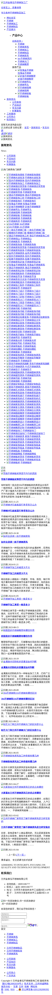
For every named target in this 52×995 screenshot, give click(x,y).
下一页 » (21, 855)
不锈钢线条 (26, 451)
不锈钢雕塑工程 (32, 425)
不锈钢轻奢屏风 (32, 326)
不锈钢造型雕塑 (32, 358)
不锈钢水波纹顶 (32, 177)
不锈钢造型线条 (32, 448)
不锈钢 (10, 21)
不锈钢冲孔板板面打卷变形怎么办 (17, 510)
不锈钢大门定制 (32, 297)
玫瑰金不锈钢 (24, 73)
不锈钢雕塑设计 (32, 422)
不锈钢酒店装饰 (32, 323)
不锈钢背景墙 (29, 192)
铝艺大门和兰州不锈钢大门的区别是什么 (21, 730)
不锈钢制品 (12, 26)
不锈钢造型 (26, 288)
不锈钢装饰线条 (32, 445)
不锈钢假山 (26, 238)
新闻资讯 (11, 99)
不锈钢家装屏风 (32, 404)
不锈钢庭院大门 (32, 305)
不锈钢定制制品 (32, 384)
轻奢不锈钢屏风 (32, 259)
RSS (13, 989)
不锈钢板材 (26, 462)
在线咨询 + (17, 41)
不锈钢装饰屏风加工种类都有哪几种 (19, 761)
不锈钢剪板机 (29, 346)
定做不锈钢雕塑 (25, 79)
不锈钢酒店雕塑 (32, 416)
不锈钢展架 (26, 352)
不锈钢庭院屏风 (32, 375)
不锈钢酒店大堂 (32, 320)
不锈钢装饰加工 (32, 183)
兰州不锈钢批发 (14, 951)
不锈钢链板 (23, 96)
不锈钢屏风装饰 (32, 250)
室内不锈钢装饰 (32, 180)
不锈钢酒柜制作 (32, 273)
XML (6, 989)
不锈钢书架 (26, 378)
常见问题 (16, 108)
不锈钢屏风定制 (32, 270)
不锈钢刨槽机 (29, 349)
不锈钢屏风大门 (32, 299)
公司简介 (11, 116)
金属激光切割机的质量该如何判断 (17, 667)
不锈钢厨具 (23, 55)
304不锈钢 (24, 224)
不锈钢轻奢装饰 (32, 329)
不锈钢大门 (23, 61)
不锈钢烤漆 (26, 218)
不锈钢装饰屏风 (32, 355)
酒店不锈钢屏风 (32, 268)
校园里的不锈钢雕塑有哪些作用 (16, 636)
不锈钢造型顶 (29, 276)
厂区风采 (11, 975)
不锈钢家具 (26, 241)
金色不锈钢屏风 (32, 253)
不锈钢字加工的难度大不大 (14, 573)
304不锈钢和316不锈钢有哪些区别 (17, 699)
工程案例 (11, 114)
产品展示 (11, 29)
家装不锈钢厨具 (32, 436)
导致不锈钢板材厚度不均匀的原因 (17, 479)
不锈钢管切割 (29, 331)
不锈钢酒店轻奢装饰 (39, 317)
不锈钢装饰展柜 (32, 174)
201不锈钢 (24, 227)
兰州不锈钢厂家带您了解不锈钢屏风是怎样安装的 (25, 827)
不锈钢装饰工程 (32, 198)
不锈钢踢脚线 (29, 454)
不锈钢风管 (26, 221)
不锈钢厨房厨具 (32, 442)
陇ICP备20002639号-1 (12, 983)
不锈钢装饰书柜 (32, 311)
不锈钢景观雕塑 (32, 419)
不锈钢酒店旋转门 (36, 433)
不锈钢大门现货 (32, 302)
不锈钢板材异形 (32, 456)
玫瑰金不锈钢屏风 (36, 265)
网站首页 (11, 18)
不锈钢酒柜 (26, 381)
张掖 (26, 986)
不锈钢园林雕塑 (32, 413)
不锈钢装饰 (26, 189)
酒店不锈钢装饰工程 (39, 236)
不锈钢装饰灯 (29, 201)
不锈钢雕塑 (23, 64)
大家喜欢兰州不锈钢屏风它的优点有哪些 (21, 793)
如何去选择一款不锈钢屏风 (14, 542)
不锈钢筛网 (23, 90)
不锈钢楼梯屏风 (32, 401)
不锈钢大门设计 (32, 291)
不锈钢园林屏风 (32, 372)
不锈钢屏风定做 (32, 262)
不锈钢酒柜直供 (32, 282)
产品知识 (16, 105)
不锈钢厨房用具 (32, 439)
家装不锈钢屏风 (32, 387)
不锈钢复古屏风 (32, 407)
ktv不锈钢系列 (25, 58)
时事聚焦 (16, 111)
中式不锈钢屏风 (32, 366)
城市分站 (5, 986)
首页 (26, 127)
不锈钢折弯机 (29, 343)
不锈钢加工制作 (32, 285)
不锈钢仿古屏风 (32, 410)
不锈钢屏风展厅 (32, 395)
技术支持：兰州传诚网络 (36, 983)
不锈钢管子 (26, 369)
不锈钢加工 (12, 23)
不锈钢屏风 (23, 47)
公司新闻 (16, 102)
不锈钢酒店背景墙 (36, 186)
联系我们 (11, 119)
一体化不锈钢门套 (36, 230)
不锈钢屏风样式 (32, 398)
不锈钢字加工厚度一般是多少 (15, 604)
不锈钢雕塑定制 (32, 427)
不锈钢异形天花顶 (36, 279)
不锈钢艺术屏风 (32, 390)
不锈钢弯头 (23, 84)
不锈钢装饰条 (29, 244)
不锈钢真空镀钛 (32, 334)
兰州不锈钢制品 (14, 948)
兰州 (21, 986)
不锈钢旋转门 (29, 430)
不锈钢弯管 (26, 337)
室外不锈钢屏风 (32, 256)
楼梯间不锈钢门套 (36, 233)
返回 (3, 133)
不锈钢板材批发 (32, 459)
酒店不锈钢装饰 (32, 195)
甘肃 (15, 986)
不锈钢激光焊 (29, 340)
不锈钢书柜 (26, 308)
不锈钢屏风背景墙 (36, 247)
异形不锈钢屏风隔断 (39, 363)
